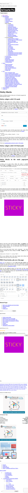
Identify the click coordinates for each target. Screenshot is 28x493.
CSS (9, 386)
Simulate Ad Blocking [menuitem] (10, 488)
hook (17, 387)
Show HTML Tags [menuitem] (10, 485)
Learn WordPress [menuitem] (8, 475)
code (4, 386)
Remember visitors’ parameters (11, 80)
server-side (23, 388)
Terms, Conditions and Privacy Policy (10, 468)
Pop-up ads (18, 269)
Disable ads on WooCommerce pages (13, 74)
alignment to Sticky (12, 266)
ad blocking (2, 384)
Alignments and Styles (12, 29)
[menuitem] (15, 491)
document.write (2, 387)
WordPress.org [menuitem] (8, 472)
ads (9, 384)
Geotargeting (10, 51)
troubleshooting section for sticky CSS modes (14, 143)
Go (26, 335)
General (16, 109)
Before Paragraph (8, 64)
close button (2, 386)
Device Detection (11, 49)
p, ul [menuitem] (10, 483)
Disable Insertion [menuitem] (9, 486)
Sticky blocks (8, 69)
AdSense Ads (10, 34)
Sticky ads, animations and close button (11, 305)
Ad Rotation (10, 46)
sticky (8, 390)
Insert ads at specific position (11, 79)
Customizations (8, 57)
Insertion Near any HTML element (15, 39)
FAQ (4, 71)
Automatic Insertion (12, 27)
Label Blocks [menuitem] (9, 479)
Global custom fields (9, 60)
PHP (11, 388)
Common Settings (9, 21)
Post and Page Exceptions (13, 44)
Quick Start (7, 20)
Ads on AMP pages (12, 41)
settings (1, 390)
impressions (25, 387)
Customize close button (10, 77)
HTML (22, 387)
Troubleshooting (8, 62)
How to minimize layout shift (11, 85)
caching (20, 385)
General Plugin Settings (13, 36)
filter (6, 387)
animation (21, 384)
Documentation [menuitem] (8, 473)
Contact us (5, 88)
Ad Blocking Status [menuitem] (10, 487)
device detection (21, 386)
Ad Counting (10, 48)
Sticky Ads (10, 50)
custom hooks (12, 386)
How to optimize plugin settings (11, 73)
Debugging (7, 58)
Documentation (6, 16)
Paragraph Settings (11, 31)
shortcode (4, 390)
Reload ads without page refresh (11, 81)
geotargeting (12, 387)
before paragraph (6, 385)
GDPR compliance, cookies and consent (13, 84)
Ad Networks (8, 56)
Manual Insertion (6, 306)
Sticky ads (2, 262)
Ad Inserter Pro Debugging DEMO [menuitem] (10, 478)
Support (4, 464)
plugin (17, 388)
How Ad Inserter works (10, 72)
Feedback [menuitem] (7, 477)
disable (25, 386)
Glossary (7, 22)
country (7, 386)
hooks (19, 387)
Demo (4, 63)
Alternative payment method (11, 86)
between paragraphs (13, 385)
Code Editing (10, 24)
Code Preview (11, 25)
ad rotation (6, 384)
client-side (25, 385)
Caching (9, 45)
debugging (16, 386)
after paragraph (15, 384)
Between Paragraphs (9, 66)
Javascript (4, 388)
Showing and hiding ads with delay (12, 83)
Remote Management (9, 59)
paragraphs (8, 388)
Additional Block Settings (13, 38)
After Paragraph (8, 65)
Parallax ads (7, 70)
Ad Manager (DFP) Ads (13, 42)
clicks (22, 385)
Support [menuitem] (6, 476)
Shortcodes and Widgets (13, 28)
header (15, 387)
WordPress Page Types (12, 32)
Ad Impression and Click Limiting (15, 53)
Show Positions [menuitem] (9, 481)
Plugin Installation (9, 18)
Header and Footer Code (13, 30)
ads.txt (9, 43)
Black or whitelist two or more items (12, 76)
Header (22, 131)
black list (17, 385)
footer (9, 387)
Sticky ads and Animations (10, 67)
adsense (11, 384)
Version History (6, 87)
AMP (19, 384)
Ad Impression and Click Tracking (15, 52)
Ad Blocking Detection (12, 55)
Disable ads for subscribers (10, 78)
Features (7, 17)
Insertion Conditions (12, 35)
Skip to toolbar (3, 470)
